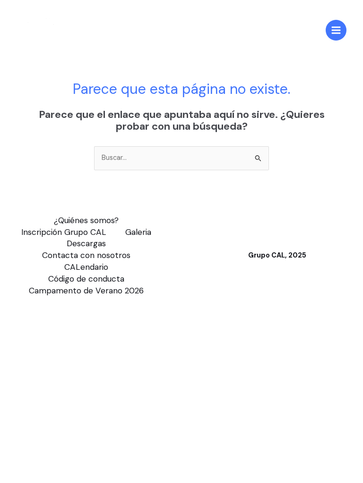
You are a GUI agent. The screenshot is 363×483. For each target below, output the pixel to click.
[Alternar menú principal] (336, 30)
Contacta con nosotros (86, 255)
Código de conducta (86, 279)
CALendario (86, 267)
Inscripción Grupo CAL (63, 232)
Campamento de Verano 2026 (86, 290)
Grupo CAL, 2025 (277, 255)
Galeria (138, 232)
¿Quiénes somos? (86, 220)
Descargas (86, 243)
